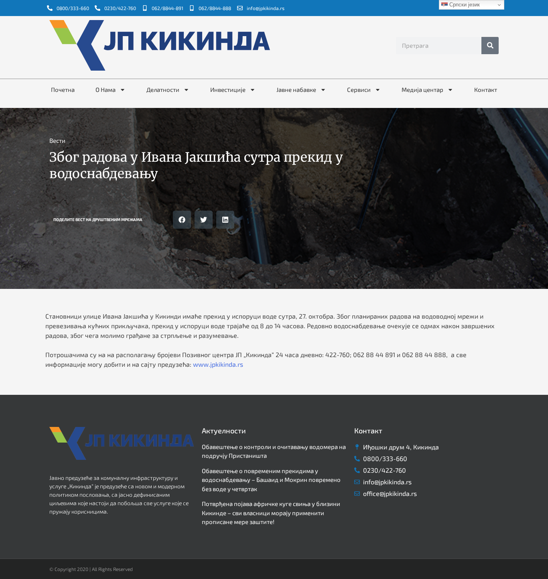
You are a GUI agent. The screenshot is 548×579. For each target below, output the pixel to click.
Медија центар (422, 89)
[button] (182, 220)
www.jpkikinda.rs (218, 364)
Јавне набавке (296, 89)
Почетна (63, 89)
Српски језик (464, 5)
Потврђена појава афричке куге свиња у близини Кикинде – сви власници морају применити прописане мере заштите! (271, 512)
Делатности (162, 89)
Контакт (485, 89)
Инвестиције (228, 89)
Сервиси (359, 89)
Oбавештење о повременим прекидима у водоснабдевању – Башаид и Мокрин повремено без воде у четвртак (271, 479)
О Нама (105, 89)
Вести (57, 140)
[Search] (490, 45)
